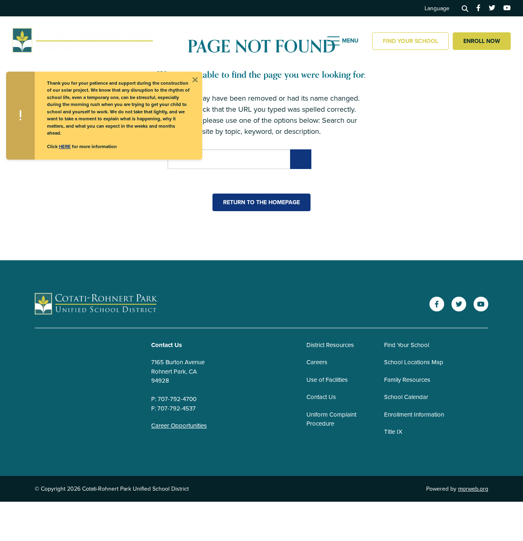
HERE (65, 146)
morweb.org (473, 489)
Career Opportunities (179, 425)
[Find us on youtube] (507, 8)
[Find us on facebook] (478, 8)
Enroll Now (481, 41)
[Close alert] (195, 79)
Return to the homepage (261, 202)
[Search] (465, 8)
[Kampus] (96, 304)
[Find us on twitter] (492, 8)
